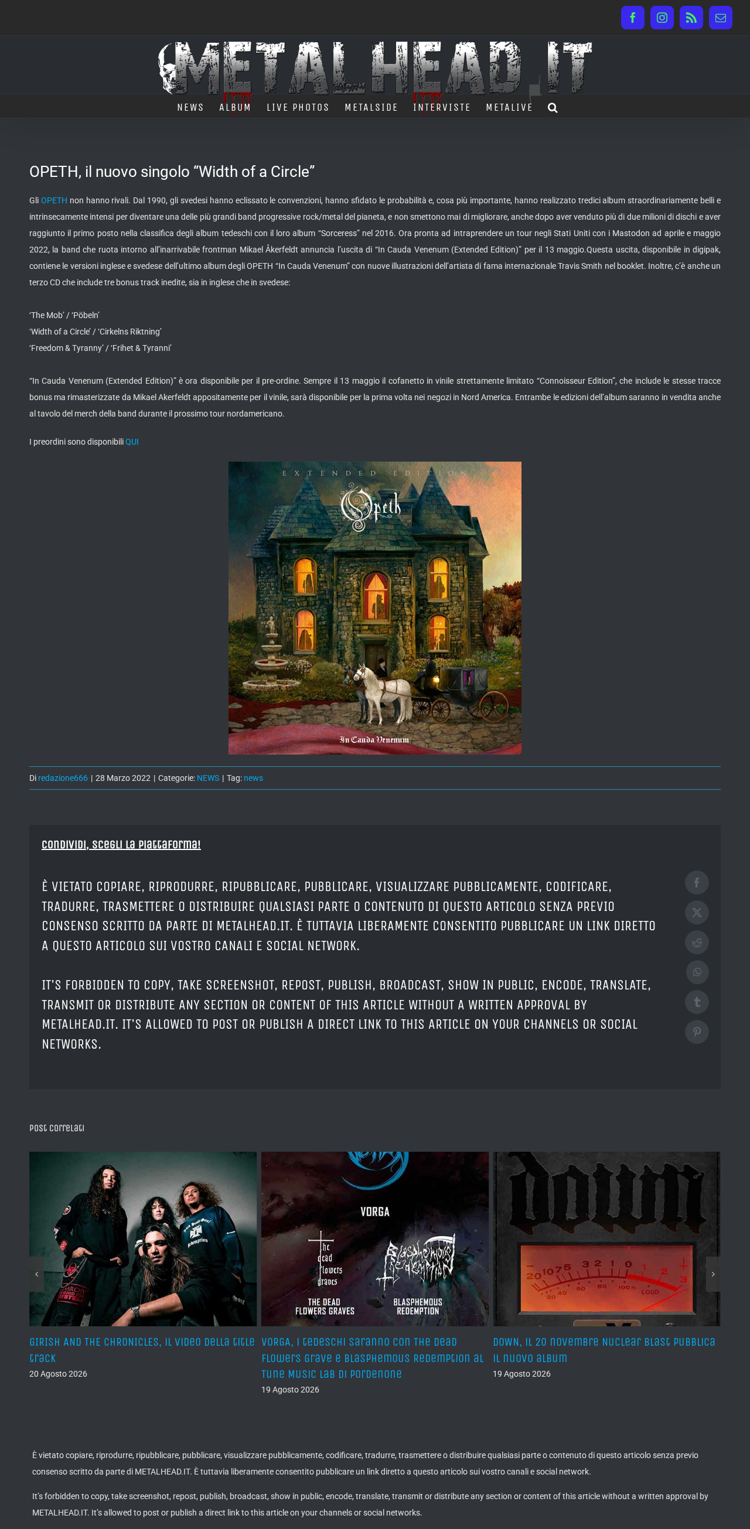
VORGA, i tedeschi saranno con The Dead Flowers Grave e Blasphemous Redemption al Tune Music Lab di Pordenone (140, 1357)
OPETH (54, 200)
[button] (553, 106)
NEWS (208, 778)
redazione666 (63, 778)
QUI (132, 441)
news (253, 778)
